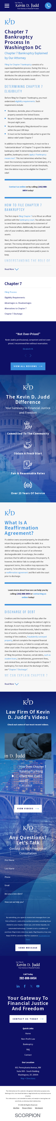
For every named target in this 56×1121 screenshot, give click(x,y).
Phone (7, 877)
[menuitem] (28, 292)
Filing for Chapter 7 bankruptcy (18, 64)
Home (28, 1033)
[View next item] (30, 355)
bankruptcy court (27, 220)
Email (7, 885)
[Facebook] (24, 986)
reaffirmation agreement (17, 572)
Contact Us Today (25, 1019)
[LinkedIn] (18, 986)
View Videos (25, 808)
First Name (9, 860)
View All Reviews (25, 366)
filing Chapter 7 (25, 216)
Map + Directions (28, 1078)
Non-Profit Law (28, 1039)
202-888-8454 (28, 978)
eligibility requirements (25, 101)
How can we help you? (14, 902)
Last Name (9, 868)
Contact (28, 1055)
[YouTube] (37, 986)
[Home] (27, 5)
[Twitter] (31, 986)
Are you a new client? (14, 894)
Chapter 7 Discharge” (18, 669)
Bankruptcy (28, 1044)
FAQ (28, 1049)
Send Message (28, 947)
